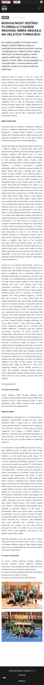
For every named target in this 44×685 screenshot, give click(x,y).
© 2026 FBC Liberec (15, 670)
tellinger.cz (22, 681)
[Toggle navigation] (39, 8)
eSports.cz (27, 670)
